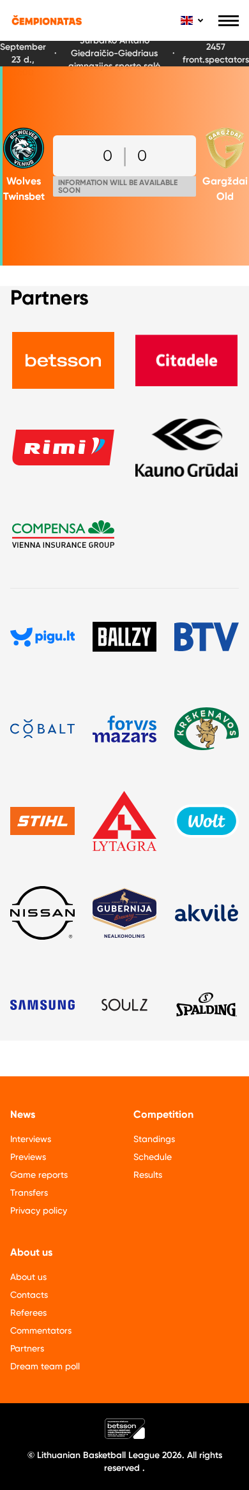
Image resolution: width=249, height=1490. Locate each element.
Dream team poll (45, 1366)
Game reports (39, 1175)
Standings (154, 1139)
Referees (28, 1312)
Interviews (30, 1139)
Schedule (152, 1157)
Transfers (29, 1192)
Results (147, 1175)
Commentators (41, 1330)
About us (28, 1277)
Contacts (29, 1295)
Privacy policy (38, 1210)
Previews (28, 1157)
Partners (27, 1348)
